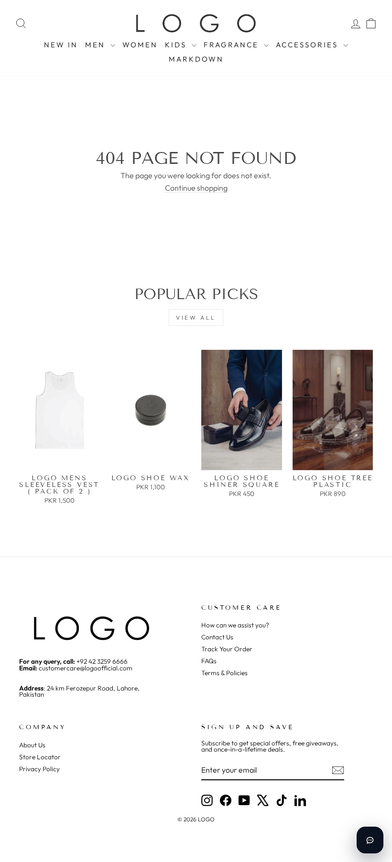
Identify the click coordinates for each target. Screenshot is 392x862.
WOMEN (140, 44)
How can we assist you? (235, 625)
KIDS (177, 44)
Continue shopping (196, 188)
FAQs (209, 661)
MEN (96, 44)
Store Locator (40, 757)
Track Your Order (226, 649)
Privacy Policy (39, 769)
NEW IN (61, 44)
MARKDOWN (196, 59)
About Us (32, 745)
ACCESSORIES (308, 44)
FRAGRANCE (232, 44)
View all (196, 317)
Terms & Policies (224, 672)
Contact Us (217, 637)
